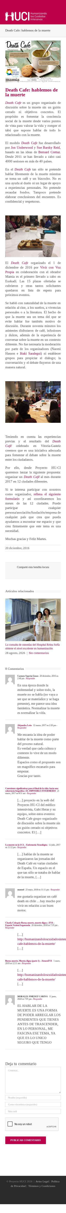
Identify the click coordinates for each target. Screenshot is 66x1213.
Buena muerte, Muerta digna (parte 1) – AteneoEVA (28, 961)
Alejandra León (24, 725)
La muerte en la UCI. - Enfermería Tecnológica (26, 845)
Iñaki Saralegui (30, 353)
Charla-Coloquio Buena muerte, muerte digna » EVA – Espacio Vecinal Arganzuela (30, 924)
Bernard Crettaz (49, 152)
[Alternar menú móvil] (59, 14)
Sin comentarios (39, 653)
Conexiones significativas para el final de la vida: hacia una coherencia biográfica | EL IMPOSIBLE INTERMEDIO (31, 789)
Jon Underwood (22, 147)
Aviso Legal (42, 1181)
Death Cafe (13, 103)
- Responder (29, 678)
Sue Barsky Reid (48, 147)
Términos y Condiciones (41, 1186)
